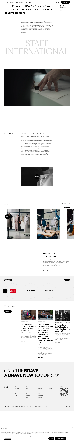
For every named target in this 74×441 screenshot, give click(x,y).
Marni (27, 409)
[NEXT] (68, 295)
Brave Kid (27, 416)
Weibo (50, 407)
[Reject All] (73, 428)
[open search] (56, 2)
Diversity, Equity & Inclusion (42, 407)
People (16, 409)
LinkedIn (50, 405)
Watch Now (37, 103)
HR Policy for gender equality (42, 409)
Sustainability (17, 407)
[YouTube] (69, 422)
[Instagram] (66, 422)
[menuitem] (12, 2)
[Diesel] (12, 306)
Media (16, 411)
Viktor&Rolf (28, 411)
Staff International (29, 414)
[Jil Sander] (30, 306)
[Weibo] (64, 422)
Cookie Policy (27, 434)
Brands (16, 405)
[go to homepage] (6, 2)
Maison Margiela (29, 407)
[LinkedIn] (67, 422)
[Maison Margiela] (48, 306)
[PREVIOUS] (65, 295)
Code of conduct (40, 411)
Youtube (50, 409)
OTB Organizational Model (42, 405)
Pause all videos (8, 439)
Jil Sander (28, 405)
